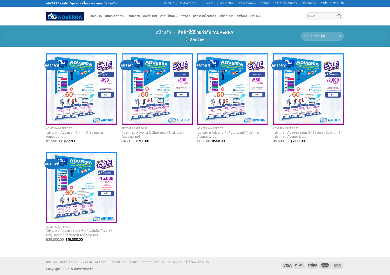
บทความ (210, 3)
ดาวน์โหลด (246, 3)
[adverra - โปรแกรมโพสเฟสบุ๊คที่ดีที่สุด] (65, 16)
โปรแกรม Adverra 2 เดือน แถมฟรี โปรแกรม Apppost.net (153, 135)
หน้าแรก (169, 3)
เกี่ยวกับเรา (309, 3)
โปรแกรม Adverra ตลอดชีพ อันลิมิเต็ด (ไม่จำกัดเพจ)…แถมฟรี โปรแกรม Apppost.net (79, 233)
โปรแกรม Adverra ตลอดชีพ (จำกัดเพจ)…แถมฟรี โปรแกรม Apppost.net (306, 135)
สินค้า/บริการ (188, 3)
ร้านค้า (265, 3)
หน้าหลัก (163, 32)
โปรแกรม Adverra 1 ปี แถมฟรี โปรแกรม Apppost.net (74, 135)
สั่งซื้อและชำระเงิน (332, 3)
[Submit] (339, 16)
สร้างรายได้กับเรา (286, 3)
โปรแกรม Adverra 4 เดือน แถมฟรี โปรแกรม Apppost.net (228, 135)
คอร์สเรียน (227, 3)
